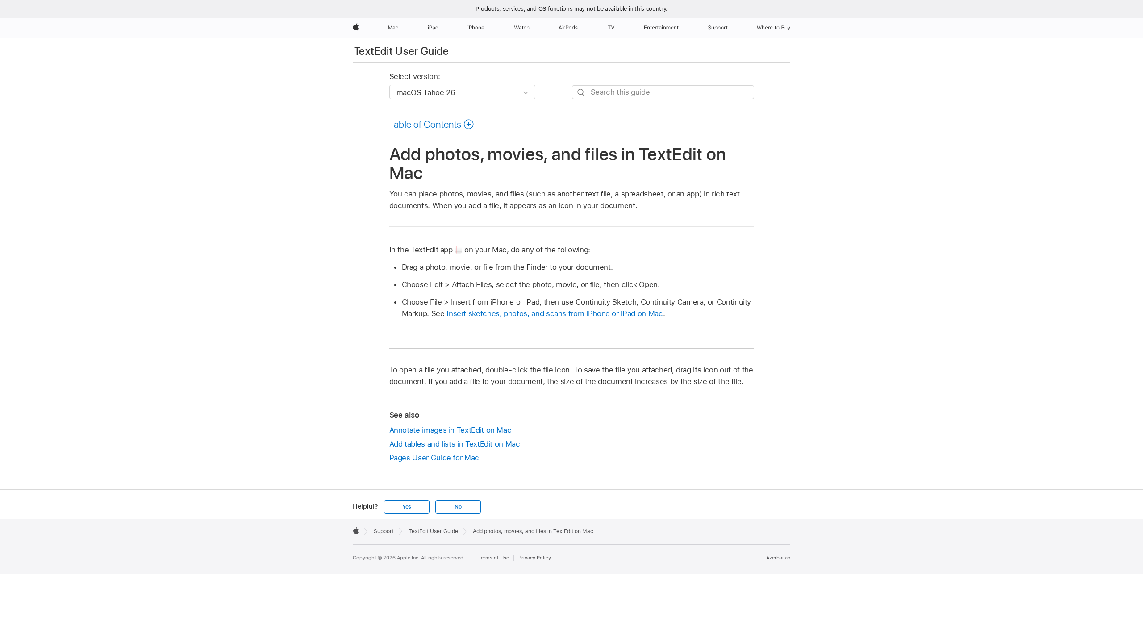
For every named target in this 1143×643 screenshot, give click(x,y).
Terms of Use (493, 558)
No (458, 507)
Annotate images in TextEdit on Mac (450, 430)
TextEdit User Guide (401, 51)
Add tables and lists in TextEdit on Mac (454, 443)
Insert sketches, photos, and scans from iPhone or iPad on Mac (554, 313)
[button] (432, 124)
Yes (406, 507)
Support (384, 531)
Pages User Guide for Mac (434, 457)
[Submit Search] (581, 92)
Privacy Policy (534, 558)
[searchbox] (663, 92)
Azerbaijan (778, 558)
